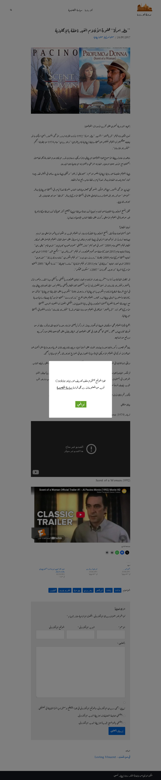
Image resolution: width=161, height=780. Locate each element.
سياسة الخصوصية (64, 387)
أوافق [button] (81, 404)
